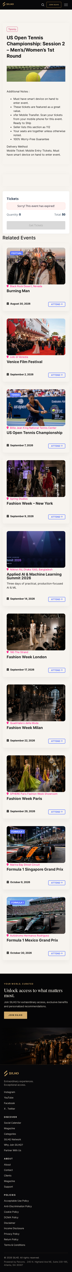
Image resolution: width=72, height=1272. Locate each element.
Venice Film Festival (24, 362)
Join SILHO (54, 5)
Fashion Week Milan (25, 727)
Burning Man (18, 291)
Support (8, 1186)
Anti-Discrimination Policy (18, 1206)
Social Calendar (12, 1122)
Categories (10, 1133)
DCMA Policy (11, 1217)
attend (56, 304)
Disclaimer (9, 1222)
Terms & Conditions (14, 1244)
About (7, 1164)
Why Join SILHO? (13, 1144)
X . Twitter (9, 1108)
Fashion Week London (27, 657)
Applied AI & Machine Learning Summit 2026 (34, 576)
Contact (8, 1170)
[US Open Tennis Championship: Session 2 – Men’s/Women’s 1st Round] (36, 266)
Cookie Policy (11, 1211)
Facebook (9, 1103)
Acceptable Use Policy (16, 1200)
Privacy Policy (11, 1233)
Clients (7, 1175)
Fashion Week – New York (30, 503)
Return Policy (11, 1239)
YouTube (8, 1097)
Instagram (9, 1092)
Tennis (12, 29)
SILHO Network (12, 1139)
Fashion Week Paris (24, 798)
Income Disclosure (14, 1228)
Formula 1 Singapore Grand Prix (35, 869)
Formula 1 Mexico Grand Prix (32, 940)
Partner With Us (12, 1150)
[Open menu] (66, 4)
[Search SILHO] (42, 4)
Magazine (9, 1128)
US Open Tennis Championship (34, 432)
